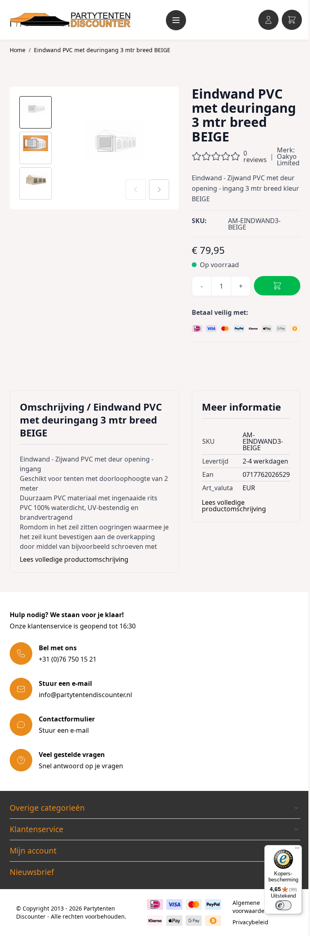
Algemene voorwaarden (250, 907)
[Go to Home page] (70, 19)
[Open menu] (176, 20)
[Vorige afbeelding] (136, 189)
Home (17, 50)
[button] (155, 807)
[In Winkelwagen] (277, 285)
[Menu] (297, 850)
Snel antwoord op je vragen (81, 765)
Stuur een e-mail (64, 730)
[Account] (268, 20)
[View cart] (292, 20)
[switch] (283, 905)
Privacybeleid (250, 922)
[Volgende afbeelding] (159, 189)
